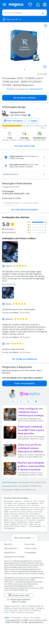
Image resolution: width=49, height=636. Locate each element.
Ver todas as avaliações (24, 359)
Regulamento (10, 553)
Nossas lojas (30, 544)
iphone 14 (22, 505)
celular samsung (10, 514)
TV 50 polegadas (34, 526)
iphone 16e (23, 514)
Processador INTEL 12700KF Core (31, 482)
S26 (35, 501)
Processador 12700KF (11, 490)
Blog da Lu (8, 544)
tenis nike (31, 520)
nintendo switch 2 (28, 516)
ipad (31, 522)
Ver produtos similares (24, 98)
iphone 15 (12, 505)
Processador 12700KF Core (30, 486)
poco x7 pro (34, 507)
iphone (8, 510)
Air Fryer (35, 505)
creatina (15, 510)
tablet (28, 518)
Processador (35, 618)
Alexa (23, 526)
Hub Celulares (19, 503)
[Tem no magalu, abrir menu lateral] (4, 4)
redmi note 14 (20, 520)
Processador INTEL (9, 486)
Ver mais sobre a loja (24, 146)
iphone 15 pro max (34, 512)
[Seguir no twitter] (13, 401)
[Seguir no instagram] (28, 401)
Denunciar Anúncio (11, 174)
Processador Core (28, 490)
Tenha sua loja (30, 548)
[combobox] (24, 12)
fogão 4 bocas (34, 524)
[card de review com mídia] (10, 251)
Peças (25, 618)
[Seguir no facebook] (21, 401)
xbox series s (35, 514)
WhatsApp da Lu (11, 548)
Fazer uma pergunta (24, 383)
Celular (40, 516)
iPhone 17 (19, 501)
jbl (12, 520)
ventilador (15, 516)
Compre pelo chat (20, 595)
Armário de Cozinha (12, 526)
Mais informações (22, 538)
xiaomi (6, 516)
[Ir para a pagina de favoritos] (30, 4)
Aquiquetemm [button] (36, 89)
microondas (38, 510)
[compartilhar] (44, 66)
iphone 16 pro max (11, 507)
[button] (42, 13)
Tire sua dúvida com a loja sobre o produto (22, 378)
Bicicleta (36, 518)
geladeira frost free (18, 524)
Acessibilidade (30, 553)
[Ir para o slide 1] (24, 69)
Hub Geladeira (32, 503)
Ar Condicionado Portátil (14, 518)
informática (16, 618)
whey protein (26, 510)
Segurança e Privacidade (14, 557)
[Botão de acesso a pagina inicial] (17, 4)
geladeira (24, 507)
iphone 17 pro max (17, 512)
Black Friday (8, 501)
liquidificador (22, 522)
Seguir (34, 121)
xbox (43, 507)
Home (6, 618)
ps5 (28, 505)
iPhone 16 (28, 501)
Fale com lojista (15, 121)
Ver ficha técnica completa (24, 210)
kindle (6, 512)
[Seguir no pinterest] (36, 401)
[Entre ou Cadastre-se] (44, 4)
